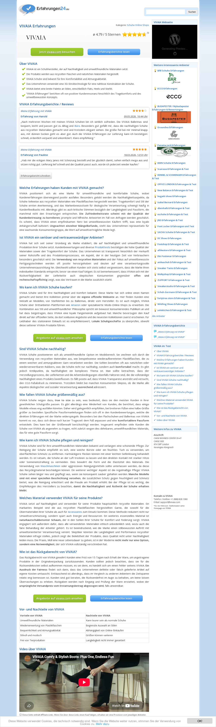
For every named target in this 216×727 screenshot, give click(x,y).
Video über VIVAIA (166, 420)
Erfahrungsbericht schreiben (35, 175)
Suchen (192, 12)
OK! (199, 721)
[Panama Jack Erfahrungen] (171, 152)
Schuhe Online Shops (138, 25)
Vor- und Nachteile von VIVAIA (172, 415)
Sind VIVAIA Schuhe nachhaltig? (172, 379)
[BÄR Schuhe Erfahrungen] (171, 78)
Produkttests (102, 247)
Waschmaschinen (50, 466)
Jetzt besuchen (57, 52)
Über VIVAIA (163, 351)
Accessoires (75, 511)
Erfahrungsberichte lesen (114, 51)
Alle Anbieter (158, 316)
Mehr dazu (102, 724)
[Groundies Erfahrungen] (171, 134)
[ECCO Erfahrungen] (171, 95)
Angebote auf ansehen (59, 338)
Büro (77, 125)
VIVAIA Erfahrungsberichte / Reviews (175, 355)
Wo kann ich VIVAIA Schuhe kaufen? (175, 375)
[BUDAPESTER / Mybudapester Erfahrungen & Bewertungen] (171, 116)
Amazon (75, 305)
